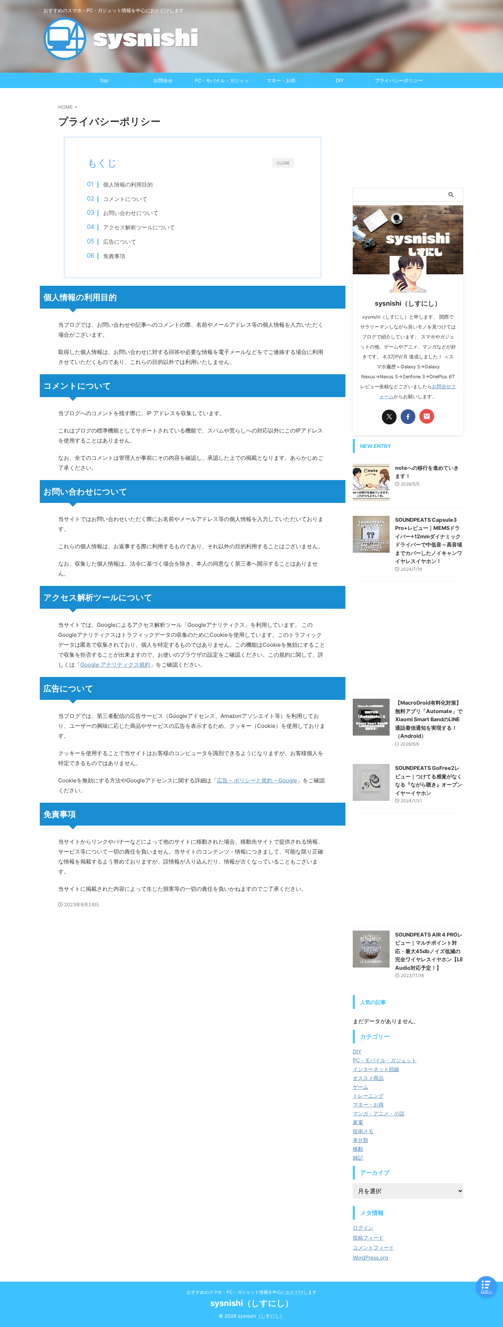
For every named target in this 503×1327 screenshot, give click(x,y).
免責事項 (114, 256)
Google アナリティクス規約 (115, 664)
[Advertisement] (408, 138)
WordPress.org (370, 1257)
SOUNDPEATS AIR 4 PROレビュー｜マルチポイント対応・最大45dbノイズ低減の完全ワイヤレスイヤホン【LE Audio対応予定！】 (429, 951)
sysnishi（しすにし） (251, 1303)
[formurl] (426, 416)
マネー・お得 (281, 80)
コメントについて (125, 198)
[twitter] (389, 417)
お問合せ (163, 80)
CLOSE (283, 163)
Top (104, 80)
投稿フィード (368, 1237)
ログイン (363, 1227)
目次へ (486, 1291)
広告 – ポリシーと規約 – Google (257, 780)
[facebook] (408, 416)
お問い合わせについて (130, 212)
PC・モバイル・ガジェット (222, 82)
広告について (119, 241)
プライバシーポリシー (399, 80)
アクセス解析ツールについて (139, 227)
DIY (340, 80)
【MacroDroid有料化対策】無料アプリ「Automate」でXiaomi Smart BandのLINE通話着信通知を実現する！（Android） (428, 719)
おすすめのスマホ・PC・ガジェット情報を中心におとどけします (252, 1292)
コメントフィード (373, 1247)
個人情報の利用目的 (128, 184)
